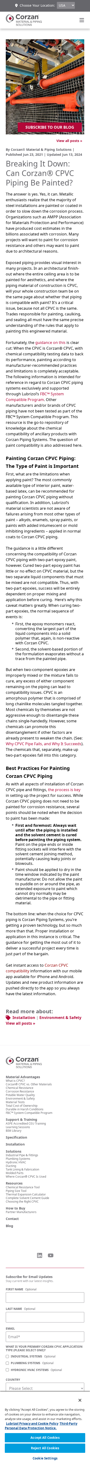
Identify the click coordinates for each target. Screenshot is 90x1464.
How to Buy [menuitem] (15, 1208)
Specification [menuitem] (16, 1137)
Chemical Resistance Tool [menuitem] (23, 1187)
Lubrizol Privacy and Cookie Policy (32, 1423)
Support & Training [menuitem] (21, 1119)
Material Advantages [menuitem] (23, 1077)
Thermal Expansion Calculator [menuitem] (26, 1194)
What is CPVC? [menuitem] (15, 1080)
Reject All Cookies (45, 1448)
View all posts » (69, 140)
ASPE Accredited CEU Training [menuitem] (26, 1123)
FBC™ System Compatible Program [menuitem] (29, 1113)
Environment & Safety (60, 1017)
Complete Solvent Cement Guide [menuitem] (27, 1198)
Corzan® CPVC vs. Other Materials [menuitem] (29, 1084)
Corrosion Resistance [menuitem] (20, 1091)
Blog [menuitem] (9, 1226)
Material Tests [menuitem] (15, 1102)
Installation (23, 1017)
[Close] (76, 1397)
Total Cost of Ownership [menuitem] (21, 1105)
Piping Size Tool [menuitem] (16, 1191)
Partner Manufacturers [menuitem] (21, 1212)
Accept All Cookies (44, 1437)
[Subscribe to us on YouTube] (50, 1255)
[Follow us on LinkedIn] (39, 1255)
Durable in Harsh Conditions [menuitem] (24, 1109)
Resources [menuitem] (14, 1183)
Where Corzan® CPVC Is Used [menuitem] (26, 1176)
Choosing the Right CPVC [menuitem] (22, 1201)
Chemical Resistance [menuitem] (19, 1088)
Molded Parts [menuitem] (15, 1173)
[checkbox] (45, 1363)
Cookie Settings (45, 1458)
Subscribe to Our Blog (49, 127)
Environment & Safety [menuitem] (20, 1098)
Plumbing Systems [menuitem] (18, 1158)
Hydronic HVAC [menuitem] (16, 1162)
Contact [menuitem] (12, 1219)
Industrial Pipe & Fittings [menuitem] (22, 1155)
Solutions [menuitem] (13, 1151)
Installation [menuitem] (15, 1144)
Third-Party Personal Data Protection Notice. (41, 1425)
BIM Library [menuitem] (13, 1130)
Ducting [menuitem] (11, 1166)
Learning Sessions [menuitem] (18, 1127)
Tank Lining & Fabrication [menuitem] (22, 1169)
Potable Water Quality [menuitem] (20, 1095)
